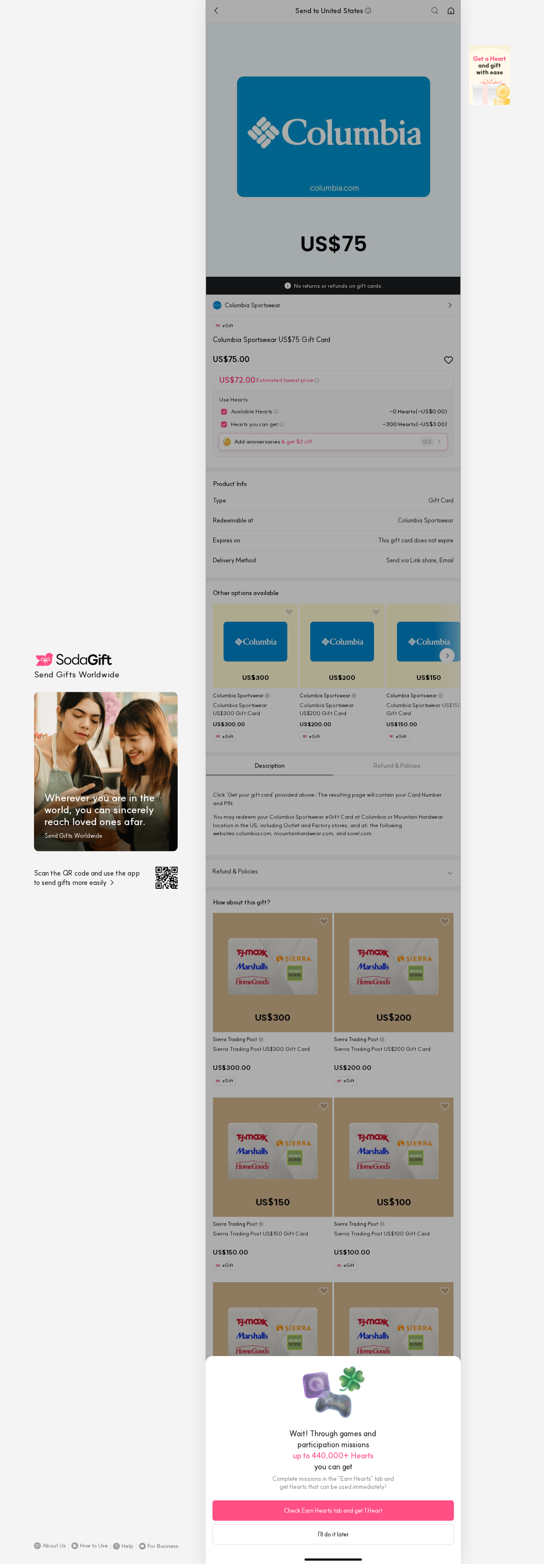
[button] (50, 1546)
